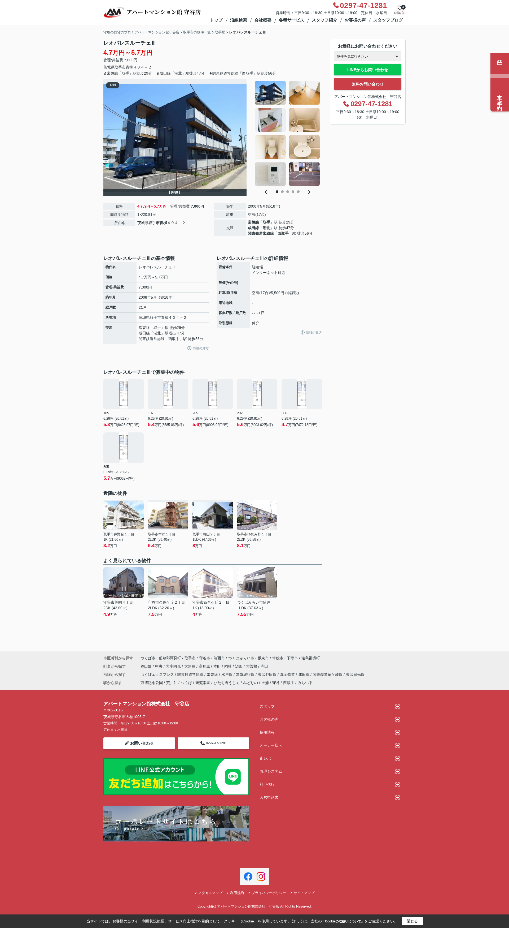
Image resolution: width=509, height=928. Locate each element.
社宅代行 (267, 784)
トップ (216, 20)
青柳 (129, 67)
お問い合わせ (142, 743)
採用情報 (267, 732)
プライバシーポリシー (269, 893)
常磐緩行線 (246, 674)
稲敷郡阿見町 (170, 658)
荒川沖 (171, 683)
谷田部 (147, 666)
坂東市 (263, 658)
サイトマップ (304, 893)
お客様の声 (355, 20)
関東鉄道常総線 (261, 233)
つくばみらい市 (241, 658)
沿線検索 (238, 20)
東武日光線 (355, 674)
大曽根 (252, 666)
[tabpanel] (287, 133)
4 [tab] (293, 191)
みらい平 (305, 683)
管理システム (271, 771)
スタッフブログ (388, 20)
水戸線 (227, 674)
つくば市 (148, 658)
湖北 (266, 228)
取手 (266, 222)
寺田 (264, 666)
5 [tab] (298, 191)
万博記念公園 (152, 683)
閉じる (412, 921)
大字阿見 (174, 666)
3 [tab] (287, 191)
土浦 (265, 683)
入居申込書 (269, 797)
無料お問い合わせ (368, 84)
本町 (217, 666)
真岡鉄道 (288, 674)
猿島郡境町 (310, 658)
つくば (186, 683)
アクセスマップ (210, 893)
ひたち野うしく (227, 683)
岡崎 (228, 666)
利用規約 (237, 893)
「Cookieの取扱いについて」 (343, 921)
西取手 (283, 233)
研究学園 (202, 683)
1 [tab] (277, 191)
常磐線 (253, 222)
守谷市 (204, 658)
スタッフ (267, 706)
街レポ (265, 758)
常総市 (277, 658)
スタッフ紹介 (324, 20)
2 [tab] (282, 191)
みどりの (250, 683)
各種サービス (291, 20)
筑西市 (219, 658)
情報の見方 (201, 348)
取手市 (120, 67)
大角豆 (190, 666)
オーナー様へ (271, 745)
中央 (159, 666)
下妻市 (292, 658)
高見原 (205, 666)
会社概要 (262, 20)
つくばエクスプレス (158, 674)
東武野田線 (268, 674)
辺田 (239, 666)
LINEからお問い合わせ (367, 69)
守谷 (276, 683)
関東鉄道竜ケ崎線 (328, 674)
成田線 (253, 228)
